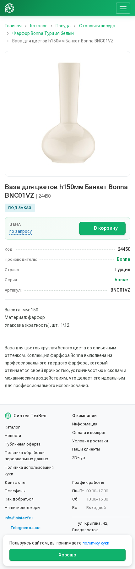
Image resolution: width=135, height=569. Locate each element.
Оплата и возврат (88, 432)
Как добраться (19, 499)
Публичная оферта (22, 444)
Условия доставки (90, 441)
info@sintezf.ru (19, 518)
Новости (13, 435)
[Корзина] (108, 8)
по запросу (20, 231)
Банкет (122, 279)
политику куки (96, 543)
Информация (84, 424)
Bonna (123, 259)
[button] (67, 114)
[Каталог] (65, 8)
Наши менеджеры (22, 507)
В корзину (105, 228)
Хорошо (67, 554)
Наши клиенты (86, 449)
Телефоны (15, 491)
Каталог (12, 427)
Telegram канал (25, 527)
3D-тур (78, 457)
